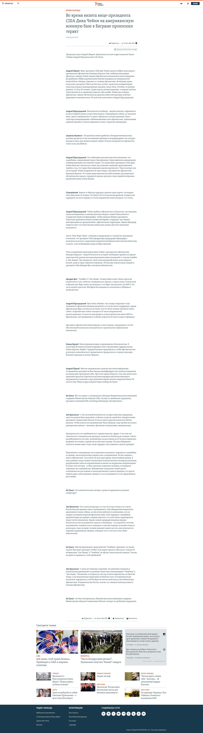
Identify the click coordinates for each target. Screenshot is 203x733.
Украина (55, 673)
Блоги (54, 690)
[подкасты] (188, 3)
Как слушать (73, 713)
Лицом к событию (103, 673)
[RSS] (134, 714)
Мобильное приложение (45, 713)
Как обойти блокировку (78, 717)
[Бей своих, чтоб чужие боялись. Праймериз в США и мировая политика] (57, 642)
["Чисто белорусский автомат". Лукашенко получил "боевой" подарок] (101, 642)
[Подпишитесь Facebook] (108, 714)
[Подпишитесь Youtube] (119, 714)
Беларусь (85, 656)
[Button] (114, 43)
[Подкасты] (139, 714)
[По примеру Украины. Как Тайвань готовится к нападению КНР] (132, 693)
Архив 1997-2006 (42, 721)
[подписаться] (144, 714)
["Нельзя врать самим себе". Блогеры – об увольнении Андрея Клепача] (132, 676)
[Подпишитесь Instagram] (129, 714)
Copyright (72, 725)
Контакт (39, 725)
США (38, 656)
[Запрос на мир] (88, 676)
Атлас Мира (101, 684)
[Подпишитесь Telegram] (124, 714)
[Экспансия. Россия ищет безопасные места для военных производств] (88, 687)
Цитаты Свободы (147, 673)
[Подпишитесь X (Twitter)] (114, 714)
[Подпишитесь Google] (104, 714)
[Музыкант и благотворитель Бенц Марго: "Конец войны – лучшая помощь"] (43, 676)
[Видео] (181, 3)
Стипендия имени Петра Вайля (48, 717)
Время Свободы (73, 11)
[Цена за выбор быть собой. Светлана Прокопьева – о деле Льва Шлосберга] (43, 693)
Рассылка (72, 721)
